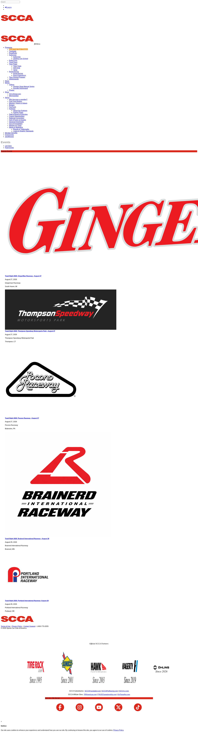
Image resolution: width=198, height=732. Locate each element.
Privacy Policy (17, 626)
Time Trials (13, 64)
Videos (11, 85)
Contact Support (29, 626)
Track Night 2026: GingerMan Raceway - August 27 (23, 276)
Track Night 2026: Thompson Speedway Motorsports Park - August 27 (30, 331)
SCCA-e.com (124, 691)
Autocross (12, 55)
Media (7, 83)
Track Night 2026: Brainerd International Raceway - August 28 (27, 538)
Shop (7, 92)
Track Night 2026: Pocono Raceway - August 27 (22, 418)
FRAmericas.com (90, 694)
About (7, 98)
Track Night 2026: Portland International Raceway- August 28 (27, 600)
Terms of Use (5, 626)
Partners (12, 109)
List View (8, 146)
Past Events (9, 148)
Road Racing (14, 72)
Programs (8, 47)
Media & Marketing (16, 127)
